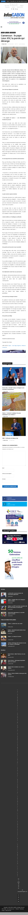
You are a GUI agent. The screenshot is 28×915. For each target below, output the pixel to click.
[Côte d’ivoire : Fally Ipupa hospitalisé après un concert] (4, 662)
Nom (3, 468)
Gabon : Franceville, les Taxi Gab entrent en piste (17, 1)
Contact (13, 7)
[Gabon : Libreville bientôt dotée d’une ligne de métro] (4, 631)
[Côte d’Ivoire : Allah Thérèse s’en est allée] (4, 655)
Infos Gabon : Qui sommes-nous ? (11, 5)
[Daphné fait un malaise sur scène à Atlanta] (4, 668)
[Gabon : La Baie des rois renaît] (4, 625)
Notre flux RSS (20, 7)
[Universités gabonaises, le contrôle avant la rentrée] (4, 614)
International (12, 32)
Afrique (2, 32)
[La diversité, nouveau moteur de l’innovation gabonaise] (4, 595)
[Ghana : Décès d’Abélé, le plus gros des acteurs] (4, 675)
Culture (7, 32)
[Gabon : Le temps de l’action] (4, 638)
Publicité (21, 5)
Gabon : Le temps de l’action (14, 636)
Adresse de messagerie (7, 473)
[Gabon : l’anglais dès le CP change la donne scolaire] (4, 601)
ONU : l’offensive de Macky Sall (10, 438)
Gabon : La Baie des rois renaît (15, 623)
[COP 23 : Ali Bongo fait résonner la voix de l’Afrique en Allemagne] (4, 644)
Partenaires (7, 7)
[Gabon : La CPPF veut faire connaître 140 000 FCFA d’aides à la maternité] (4, 607)
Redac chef (5, 391)
